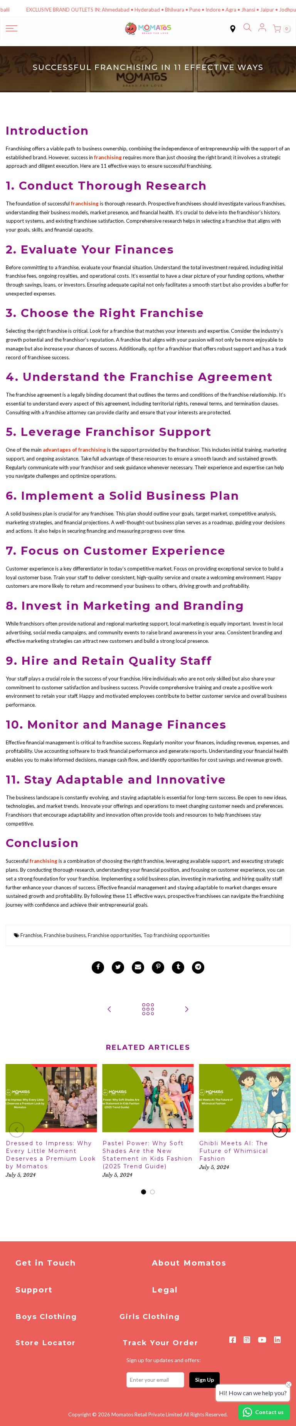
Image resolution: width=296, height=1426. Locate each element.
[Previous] (16, 1129)
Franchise (31, 935)
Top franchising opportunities (176, 935)
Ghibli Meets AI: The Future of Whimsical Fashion (233, 1151)
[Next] (280, 1129)
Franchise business (65, 935)
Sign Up (204, 1379)
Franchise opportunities (114, 935)
